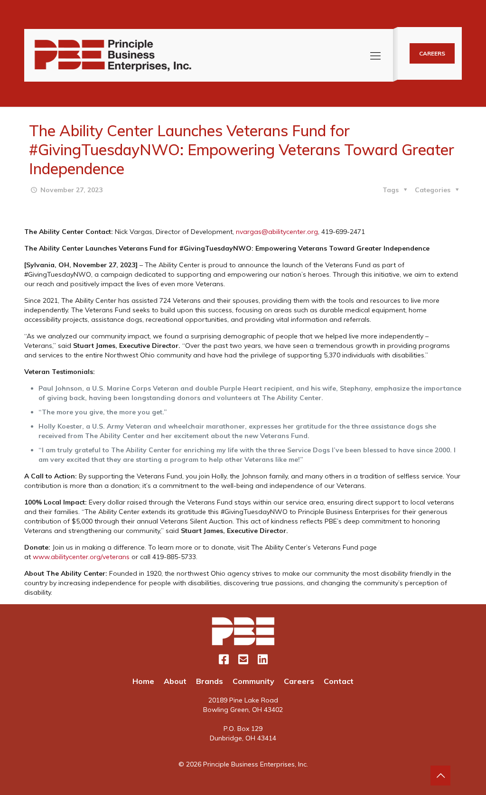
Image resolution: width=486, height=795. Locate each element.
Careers (299, 681)
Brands (209, 681)
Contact (339, 681)
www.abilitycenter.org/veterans (81, 556)
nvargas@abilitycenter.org (277, 231)
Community (253, 681)
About (175, 681)
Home (143, 681)
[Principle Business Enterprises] (113, 55)
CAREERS (432, 53)
